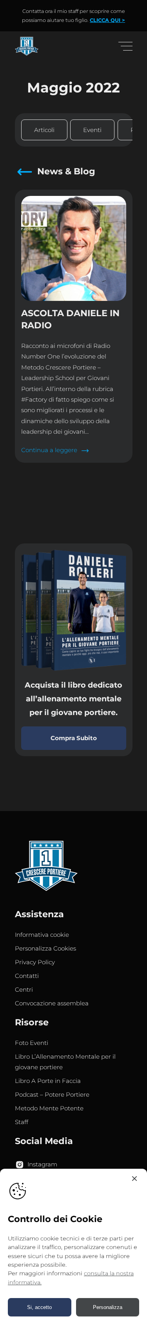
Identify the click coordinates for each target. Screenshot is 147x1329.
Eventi (92, 130)
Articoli (44, 130)
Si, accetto (39, 1307)
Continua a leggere (51, 451)
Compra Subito (74, 738)
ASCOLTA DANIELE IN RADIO (70, 319)
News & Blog (66, 171)
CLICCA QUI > (107, 20)
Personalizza (107, 1307)
